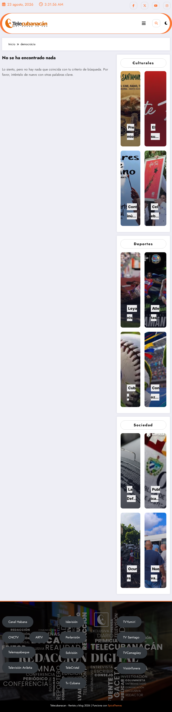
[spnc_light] (166, 23)
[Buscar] (156, 23)
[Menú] (143, 23)
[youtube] (155, 5)
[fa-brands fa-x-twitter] (144, 5)
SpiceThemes (115, 705)
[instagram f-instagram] (167, 5)
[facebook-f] (133, 5)
